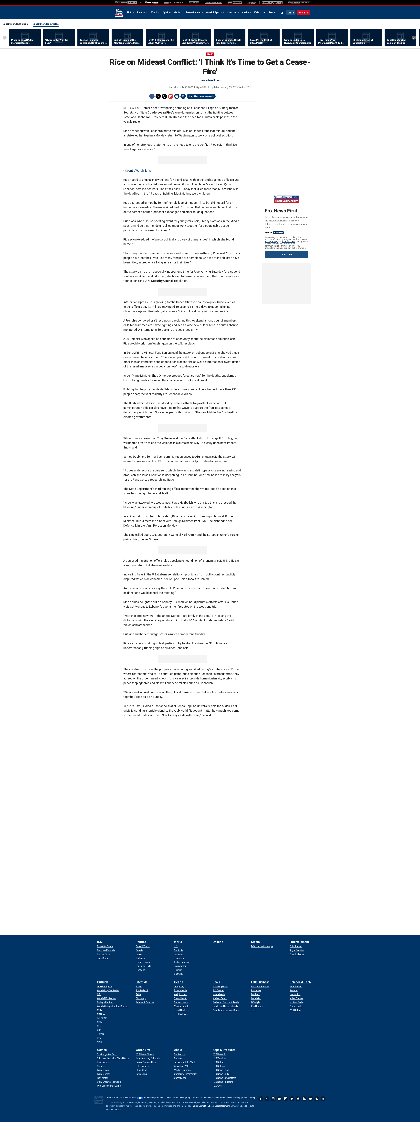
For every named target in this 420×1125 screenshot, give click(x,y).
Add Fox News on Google (202, 96)
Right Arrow (414, 38)
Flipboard (170, 96)
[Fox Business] (173, 3)
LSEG (118, 1109)
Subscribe (286, 254)
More (272, 12)
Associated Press (211, 80)
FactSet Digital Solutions (203, 1106)
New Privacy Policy (128, 1098)
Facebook (152, 96)
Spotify (316, 1098)
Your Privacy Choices (153, 1098)
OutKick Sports (214, 12)
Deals (216, 982)
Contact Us (197, 1098)
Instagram (273, 1098)
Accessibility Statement (215, 1098)
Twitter (158, 96)
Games (102, 1050)
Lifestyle (232, 12)
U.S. (129, 12)
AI (264, 12)
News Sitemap (233, 1098)
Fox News (119, 13)
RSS (304, 1098)
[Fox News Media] (152, 2)
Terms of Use (288, 241)
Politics (141, 12)
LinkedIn (291, 1098)
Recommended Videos (15, 24)
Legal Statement (222, 1106)
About (178, 1050)
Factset (160, 1106)
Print (176, 96)
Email (183, 96)
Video (257, 12)
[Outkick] (252, 2)
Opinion (166, 12)
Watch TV (303, 12)
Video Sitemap (248, 1098)
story (210, 54)
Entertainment (193, 12)
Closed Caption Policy (174, 1098)
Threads (164, 96)
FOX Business (260, 982)
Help (188, 1098)
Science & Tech (300, 982)
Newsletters (310, 1098)
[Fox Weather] (234, 2)
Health (245, 12)
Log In (291, 12)
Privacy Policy (271, 241)
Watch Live (143, 1050)
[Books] (299, 2)
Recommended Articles (46, 24)
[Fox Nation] (194, 2)
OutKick (102, 982)
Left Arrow (5, 38)
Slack (298, 1098)
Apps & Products (224, 1050)
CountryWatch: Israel (138, 170)
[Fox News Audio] (213, 3)
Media (177, 12)
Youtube (279, 1098)
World (154, 12)
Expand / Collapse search (282, 13)
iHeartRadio (323, 1098)
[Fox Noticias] (272, 2)
